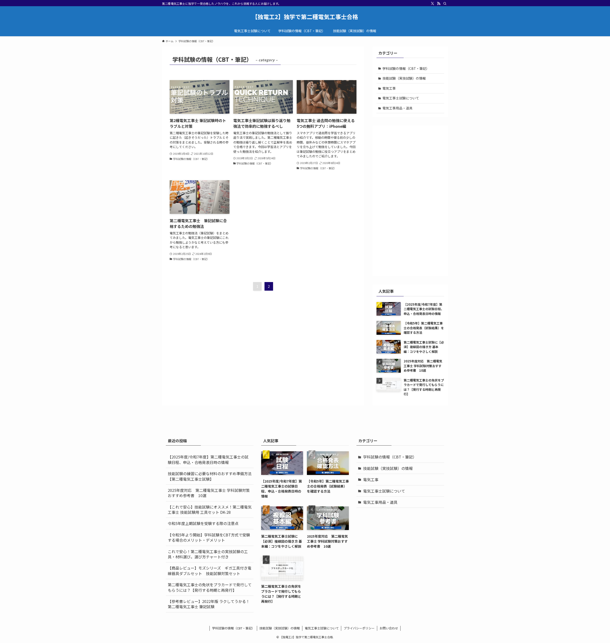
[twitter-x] (432, 3)
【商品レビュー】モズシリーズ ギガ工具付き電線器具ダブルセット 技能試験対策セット (209, 570)
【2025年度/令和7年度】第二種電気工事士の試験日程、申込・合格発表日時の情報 (208, 459)
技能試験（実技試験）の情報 (404, 78)
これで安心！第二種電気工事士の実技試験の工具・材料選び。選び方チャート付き (208, 554)
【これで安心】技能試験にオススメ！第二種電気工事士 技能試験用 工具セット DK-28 (210, 509)
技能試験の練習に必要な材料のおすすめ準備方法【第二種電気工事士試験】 (210, 476)
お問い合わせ (389, 628)
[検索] (445, 3)
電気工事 (389, 88)
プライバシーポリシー (359, 628)
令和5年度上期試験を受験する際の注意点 (203, 523)
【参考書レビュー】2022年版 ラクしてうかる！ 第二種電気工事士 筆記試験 (211, 603)
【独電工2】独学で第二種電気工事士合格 (305, 17)
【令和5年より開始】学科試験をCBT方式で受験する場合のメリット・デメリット (209, 537)
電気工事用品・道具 (397, 108)
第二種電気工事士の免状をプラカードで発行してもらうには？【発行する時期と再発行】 (210, 587)
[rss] (439, 3)
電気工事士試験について (400, 98)
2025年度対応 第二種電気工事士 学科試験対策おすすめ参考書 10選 (209, 492)
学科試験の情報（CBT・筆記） (405, 68)
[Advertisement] (410, 200)
